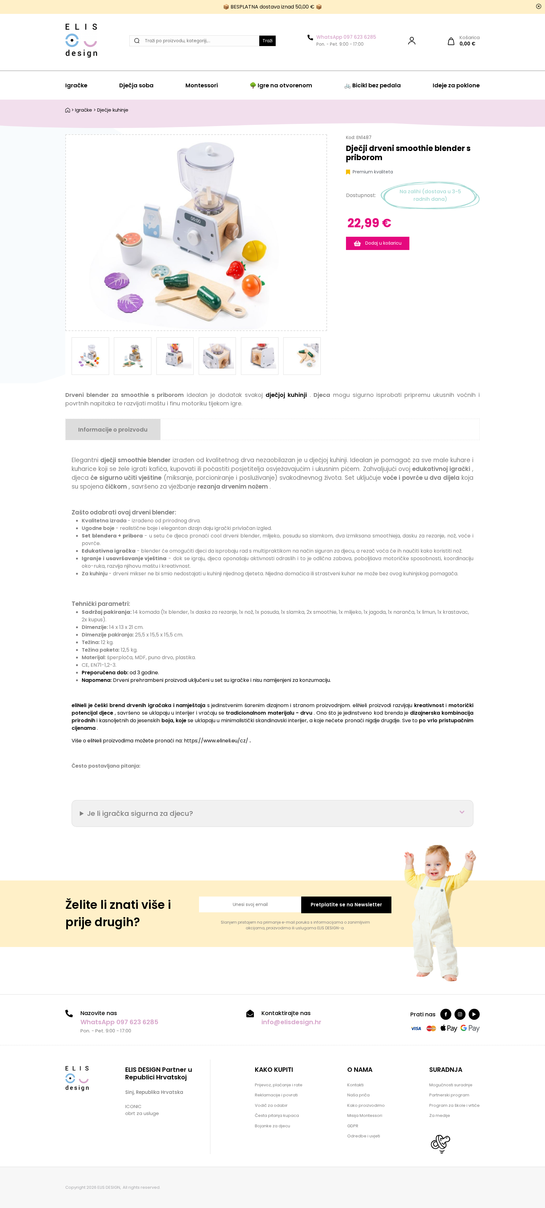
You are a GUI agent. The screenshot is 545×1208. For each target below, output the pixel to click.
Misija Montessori (364, 1115)
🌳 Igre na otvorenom (280, 85)
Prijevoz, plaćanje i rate (278, 1085)
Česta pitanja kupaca (277, 1115)
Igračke (76, 85)
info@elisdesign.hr (291, 1022)
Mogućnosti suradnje (450, 1085)
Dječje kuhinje (112, 110)
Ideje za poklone (456, 85)
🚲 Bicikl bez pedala (372, 85)
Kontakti (355, 1085)
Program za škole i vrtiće (454, 1105)
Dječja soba (136, 85)
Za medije (439, 1115)
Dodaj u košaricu (382, 243)
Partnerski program (449, 1095)
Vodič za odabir (271, 1105)
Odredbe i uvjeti (363, 1136)
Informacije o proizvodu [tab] (113, 429)
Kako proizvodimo (366, 1105)
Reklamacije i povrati (276, 1095)
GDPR (352, 1126)
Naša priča (358, 1095)
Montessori (201, 85)
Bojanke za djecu (272, 1126)
